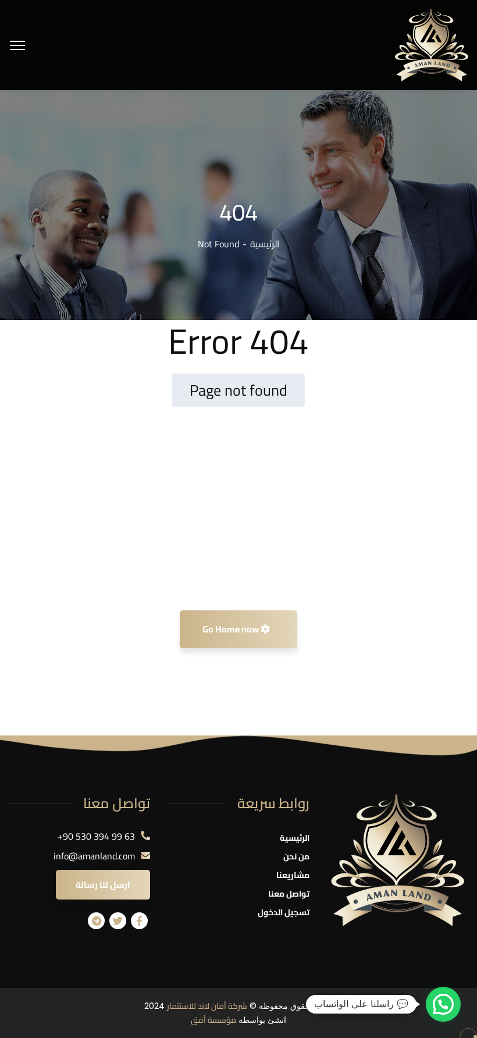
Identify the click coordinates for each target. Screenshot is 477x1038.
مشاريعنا (292, 875)
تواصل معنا (288, 893)
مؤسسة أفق (213, 1020)
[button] (443, 1004)
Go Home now (231, 629)
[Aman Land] (431, 44)
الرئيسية (264, 244)
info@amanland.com (94, 856)
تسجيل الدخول (283, 912)
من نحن (296, 856)
